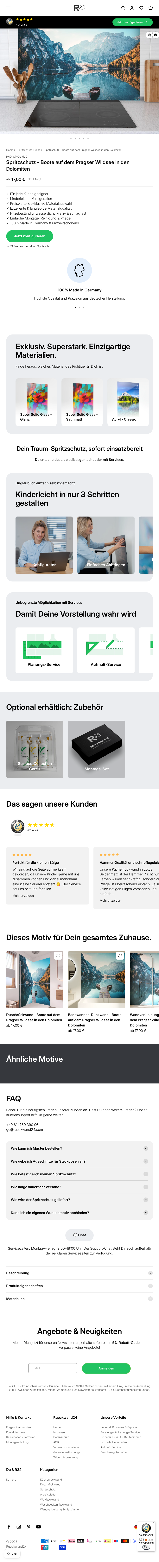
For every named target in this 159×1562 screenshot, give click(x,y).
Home (9, 149)
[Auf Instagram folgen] (18, 1526)
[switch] (146, 1547)
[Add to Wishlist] (58, 956)
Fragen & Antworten (18, 1427)
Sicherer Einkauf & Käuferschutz (121, 1437)
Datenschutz (61, 1437)
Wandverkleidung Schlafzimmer (60, 1509)
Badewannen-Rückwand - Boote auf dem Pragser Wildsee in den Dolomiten (94, 1020)
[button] (47, 895)
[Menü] (152, 1523)
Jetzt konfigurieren (29, 236)
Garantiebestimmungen (67, 1452)
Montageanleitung (17, 1442)
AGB (56, 1442)
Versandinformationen (66, 1447)
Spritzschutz (48, 1489)
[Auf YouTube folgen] (38, 1526)
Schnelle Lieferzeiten (114, 1442)
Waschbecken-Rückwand (56, 1504)
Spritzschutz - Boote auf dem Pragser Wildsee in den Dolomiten (83, 149)
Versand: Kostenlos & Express (119, 1427)
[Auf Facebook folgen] (8, 1526)
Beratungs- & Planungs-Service (120, 1432)
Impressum (60, 1432)
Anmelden (106, 1368)
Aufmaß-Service (111, 1447)
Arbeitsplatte (47, 1494)
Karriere (11, 1479)
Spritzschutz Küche (29, 149)
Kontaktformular (16, 1432)
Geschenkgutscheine (114, 1452)
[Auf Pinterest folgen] (28, 1526)
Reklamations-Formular (20, 1437)
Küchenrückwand (51, 1479)
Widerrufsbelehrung (65, 1457)
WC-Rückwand (49, 1499)
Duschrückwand (50, 1484)
